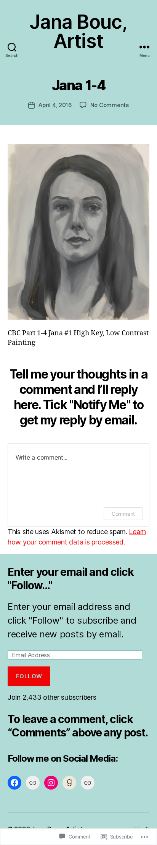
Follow (29, 676)
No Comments (109, 105)
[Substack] (88, 783)
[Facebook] (14, 783)
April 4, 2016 (55, 105)
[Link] (33, 783)
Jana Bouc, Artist (78, 31)
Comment (123, 513)
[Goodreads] (69, 783)
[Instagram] (51, 783)
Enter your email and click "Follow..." (71, 579)
